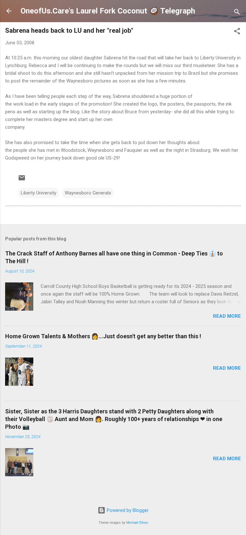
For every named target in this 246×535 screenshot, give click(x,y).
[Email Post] (22, 180)
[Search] (237, 13)
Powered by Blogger (127, 510)
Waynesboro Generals (88, 193)
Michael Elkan (137, 523)
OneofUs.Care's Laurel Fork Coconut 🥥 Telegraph (107, 10)
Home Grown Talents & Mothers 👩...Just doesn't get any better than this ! (103, 336)
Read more (227, 316)
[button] (237, 32)
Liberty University (38, 193)
